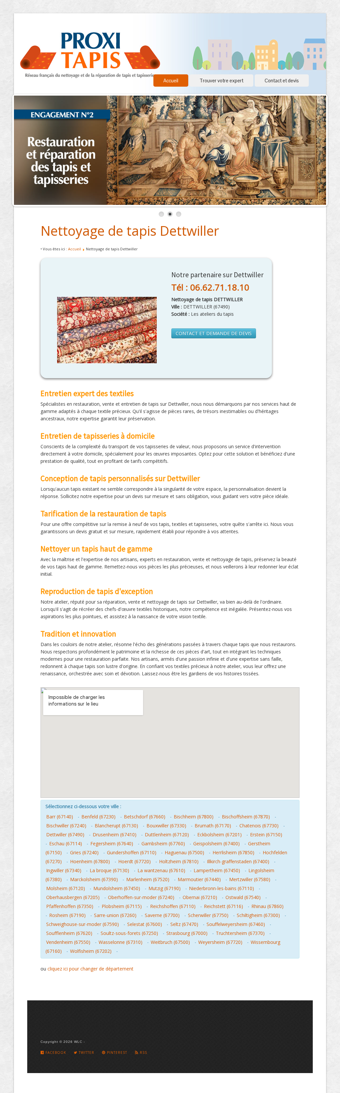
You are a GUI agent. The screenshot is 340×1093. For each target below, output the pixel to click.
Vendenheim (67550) (68, 942)
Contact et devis (282, 80)
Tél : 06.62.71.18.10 (210, 287)
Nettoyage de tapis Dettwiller (130, 230)
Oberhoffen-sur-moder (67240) (141, 897)
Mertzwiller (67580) (249, 879)
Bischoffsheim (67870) (246, 816)
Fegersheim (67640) (111, 843)
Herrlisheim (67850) (233, 852)
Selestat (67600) (144, 924)
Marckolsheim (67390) (94, 879)
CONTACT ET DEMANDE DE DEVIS (214, 333)
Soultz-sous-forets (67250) (129, 933)
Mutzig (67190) (164, 888)
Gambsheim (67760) (163, 843)
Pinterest (116, 1052)
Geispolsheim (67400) (216, 843)
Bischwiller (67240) (66, 825)
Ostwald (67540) (243, 897)
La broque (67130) (109, 870)
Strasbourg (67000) (187, 933)
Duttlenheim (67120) (167, 834)
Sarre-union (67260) (115, 915)
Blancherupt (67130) (116, 825)
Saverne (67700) (162, 915)
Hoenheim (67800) (90, 861)
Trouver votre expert (221, 80)
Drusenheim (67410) (114, 834)
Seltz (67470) (184, 924)
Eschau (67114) (65, 843)
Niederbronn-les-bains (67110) (221, 888)
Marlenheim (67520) (147, 879)
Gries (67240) (84, 852)
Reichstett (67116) (223, 906)
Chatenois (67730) (259, 825)
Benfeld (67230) (98, 816)
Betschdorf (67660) (144, 816)
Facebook (55, 1052)
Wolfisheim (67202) (91, 951)
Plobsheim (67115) (122, 906)
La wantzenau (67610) (161, 870)
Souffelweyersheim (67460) (236, 924)
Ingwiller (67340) (63, 870)
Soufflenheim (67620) (69, 933)
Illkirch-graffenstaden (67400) (238, 861)
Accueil (170, 80)
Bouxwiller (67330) (166, 825)
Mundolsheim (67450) (116, 888)
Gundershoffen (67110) (131, 852)
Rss (142, 1052)
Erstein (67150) (266, 834)
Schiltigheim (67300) (258, 915)
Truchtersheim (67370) (240, 933)
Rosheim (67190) (67, 915)
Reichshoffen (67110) (173, 906)
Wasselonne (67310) (120, 942)
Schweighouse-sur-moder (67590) (82, 924)
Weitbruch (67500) (170, 942)
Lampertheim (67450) (217, 870)
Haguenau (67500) (184, 852)
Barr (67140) (59, 816)
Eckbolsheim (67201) (219, 834)
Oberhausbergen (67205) (73, 897)
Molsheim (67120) (65, 888)
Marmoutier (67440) (199, 879)
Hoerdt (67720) (134, 861)
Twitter (85, 1052)
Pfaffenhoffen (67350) (69, 906)
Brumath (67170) (213, 825)
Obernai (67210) (200, 897)
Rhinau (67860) (267, 906)
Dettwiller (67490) (65, 834)
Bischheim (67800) (193, 816)
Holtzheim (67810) (179, 861)
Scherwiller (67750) (208, 915)
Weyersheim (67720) (220, 942)
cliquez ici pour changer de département (90, 969)
